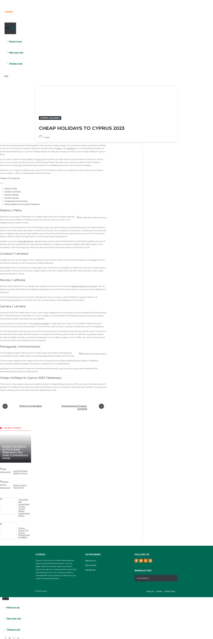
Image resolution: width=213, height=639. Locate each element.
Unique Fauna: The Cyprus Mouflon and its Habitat (24, 532)
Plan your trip (16, 52)
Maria (47, 137)
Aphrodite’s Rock (25, 241)
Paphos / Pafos (10, 188)
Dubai (58, 148)
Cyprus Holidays (50, 118)
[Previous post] (5, 406)
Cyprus (8, 12)
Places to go (15, 41)
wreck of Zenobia (40, 323)
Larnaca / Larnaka (11, 198)
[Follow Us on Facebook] (136, 560)
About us (150, 591)
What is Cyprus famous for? (20, 486)
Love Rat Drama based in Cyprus (20, 472)
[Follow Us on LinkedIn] (150, 560)
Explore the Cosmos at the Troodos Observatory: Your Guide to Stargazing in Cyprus (15, 452)
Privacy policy (170, 591)
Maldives (71, 148)
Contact (159, 591)
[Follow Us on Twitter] (141, 560)
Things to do (15, 63)
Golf (20, 165)
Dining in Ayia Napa (31, 406)
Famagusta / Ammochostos (16, 201)
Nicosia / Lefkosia (11, 195)
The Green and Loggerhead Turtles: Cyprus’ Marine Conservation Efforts (24, 508)
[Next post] (101, 406)
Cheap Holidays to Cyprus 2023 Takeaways (22, 204)
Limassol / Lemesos (12, 192)
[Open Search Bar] (6, 76)
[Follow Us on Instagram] (145, 560)
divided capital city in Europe (84, 286)
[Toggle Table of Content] (1, 184)
